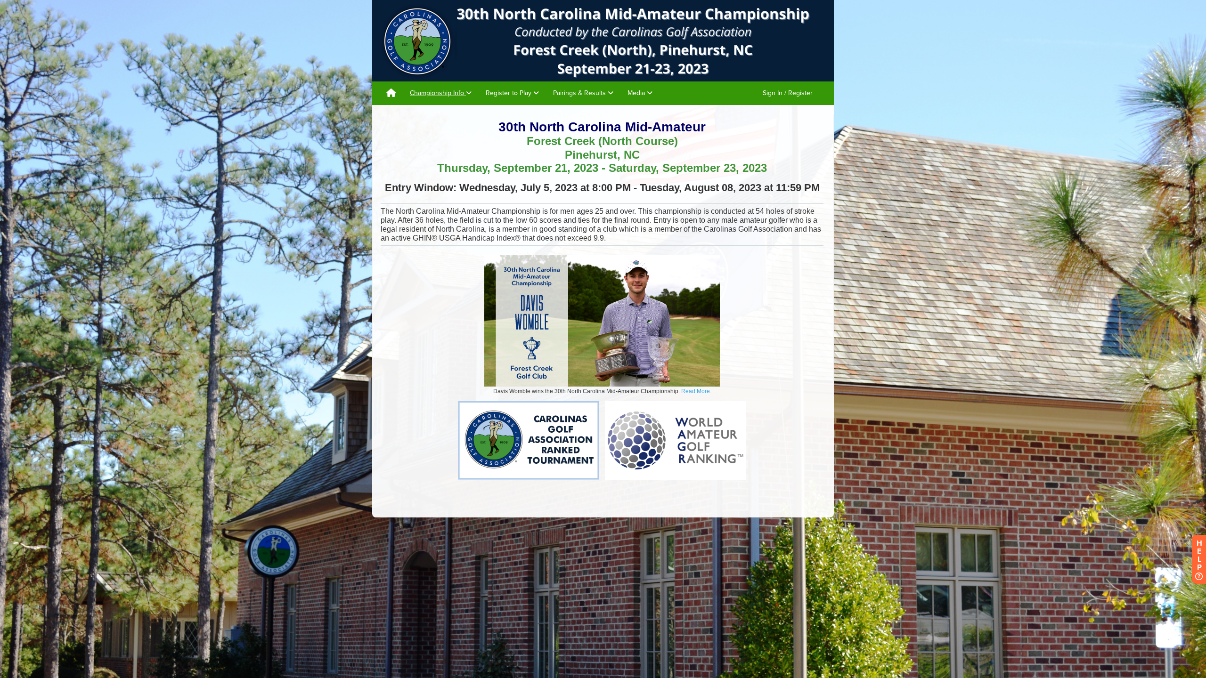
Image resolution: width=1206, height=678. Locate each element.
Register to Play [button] (509, 93)
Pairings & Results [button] (580, 93)
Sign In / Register (788, 93)
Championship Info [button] (438, 93)
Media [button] (637, 93)
